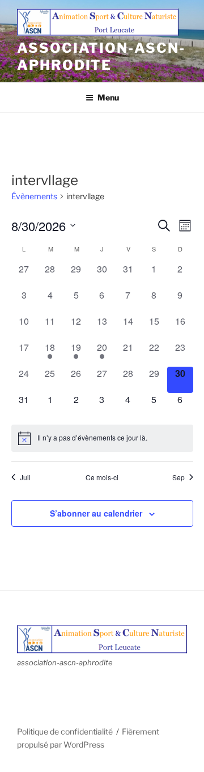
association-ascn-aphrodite (101, 56)
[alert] (102, 438)
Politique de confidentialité (65, 731)
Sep (178, 477)
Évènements (34, 196)
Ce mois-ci (102, 477)
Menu (108, 97)
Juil (25, 477)
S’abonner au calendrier (96, 513)
